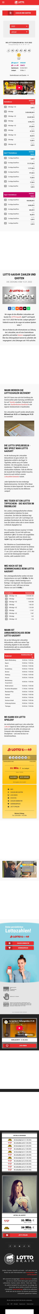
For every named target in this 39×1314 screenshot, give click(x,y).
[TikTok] (24, 1246)
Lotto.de (7, 727)
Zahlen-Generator (26, 1279)
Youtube (12, 402)
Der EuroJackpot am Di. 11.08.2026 (22, 1158)
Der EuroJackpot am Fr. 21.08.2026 (22, 1140)
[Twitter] (29, 1246)
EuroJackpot (30, 1272)
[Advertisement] (19, 250)
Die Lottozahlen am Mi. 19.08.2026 (22, 1143)
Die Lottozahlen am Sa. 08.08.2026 (22, 1161)
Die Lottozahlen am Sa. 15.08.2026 (22, 1149)
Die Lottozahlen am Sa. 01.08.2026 (22, 1167)
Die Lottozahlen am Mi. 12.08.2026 (22, 1155)
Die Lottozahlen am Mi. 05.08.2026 (22, 1164)
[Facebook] (10, 1246)
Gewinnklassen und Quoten (18, 75)
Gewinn (20, 335)
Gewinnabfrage (18, 1289)
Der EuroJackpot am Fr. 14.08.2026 (22, 1152)
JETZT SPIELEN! (24, 777)
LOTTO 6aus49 (16, 317)
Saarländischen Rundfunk (19, 404)
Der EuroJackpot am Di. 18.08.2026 (22, 1146)
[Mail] (19, 1246)
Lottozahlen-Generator (11, 477)
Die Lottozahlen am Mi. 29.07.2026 (22, 1169)
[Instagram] (15, 1246)
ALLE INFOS (13, 777)
